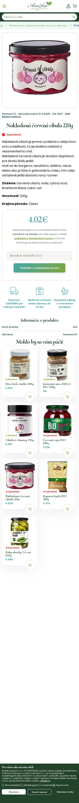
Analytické (47, 785)
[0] (74, 6)
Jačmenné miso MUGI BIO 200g (57, 385)
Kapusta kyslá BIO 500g (55, 498)
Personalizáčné (12, 785)
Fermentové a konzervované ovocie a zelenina (38, 25)
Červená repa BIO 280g (54, 441)
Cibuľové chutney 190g (19, 440)
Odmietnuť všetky (65, 792)
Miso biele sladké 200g (19, 383)
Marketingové (31, 785)
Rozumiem (14, 792)
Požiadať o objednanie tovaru (39, 267)
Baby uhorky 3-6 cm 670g (18, 554)
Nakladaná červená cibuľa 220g (17, 498)
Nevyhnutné (62, 785)
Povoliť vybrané (39, 792)
